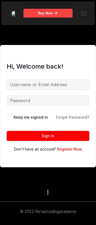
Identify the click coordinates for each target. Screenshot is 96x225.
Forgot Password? (72, 117)
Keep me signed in (31, 117)
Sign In (48, 136)
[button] (84, 13)
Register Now (69, 149)
